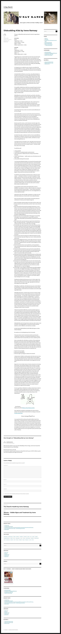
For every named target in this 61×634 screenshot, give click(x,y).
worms (30, 539)
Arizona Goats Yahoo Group (8, 621)
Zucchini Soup (6, 525)
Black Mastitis (6, 529)
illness (24, 538)
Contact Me (46, 39)
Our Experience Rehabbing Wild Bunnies (10, 591)
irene (4, 36)
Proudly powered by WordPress (13, 629)
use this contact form (18, 413)
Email (5, 484)
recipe (23, 539)
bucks (28, 536)
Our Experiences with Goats (8, 592)
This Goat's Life (6, 623)
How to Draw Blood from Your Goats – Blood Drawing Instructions (14, 528)
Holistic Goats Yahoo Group (8, 622)
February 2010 (6, 555)
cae (30, 536)
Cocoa (33, 536)
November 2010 (6, 554)
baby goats (5, 536)
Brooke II (17, 536)
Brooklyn (21, 536)
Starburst (26, 539)
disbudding (5, 40)
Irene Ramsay (28, 538)
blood (14, 536)
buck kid (25, 536)
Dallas (11, 538)
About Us (46, 38)
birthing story (10, 536)
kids (7, 41)
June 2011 (5, 553)
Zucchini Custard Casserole (8, 526)
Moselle (20, 539)
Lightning (7, 539)
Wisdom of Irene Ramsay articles (28, 407)
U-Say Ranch (8, 7)
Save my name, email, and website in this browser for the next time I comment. (17, 493)
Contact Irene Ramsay (48, 45)
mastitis (11, 539)
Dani (14, 538)
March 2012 (6, 552)
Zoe (32, 539)
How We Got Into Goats (48, 42)
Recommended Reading (48, 43)
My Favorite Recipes (7, 590)
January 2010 (6, 556)
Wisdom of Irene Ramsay (7, 39)
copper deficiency (7, 538)
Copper (36, 536)
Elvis (21, 538)
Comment (6, 465)
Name (5, 479)
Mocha (17, 539)
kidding (32, 538)
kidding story (36, 538)
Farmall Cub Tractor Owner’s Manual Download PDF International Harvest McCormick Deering (18, 527)
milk (14, 539)
